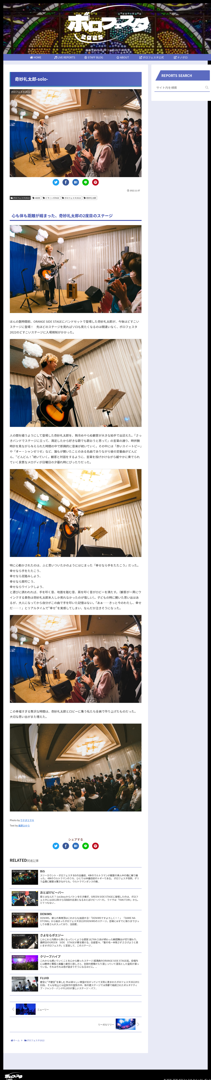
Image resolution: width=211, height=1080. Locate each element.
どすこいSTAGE (52, 197)
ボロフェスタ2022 (21, 197)
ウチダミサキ (27, 820)
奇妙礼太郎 (91, 197)
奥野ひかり (24, 825)
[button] (207, 88)
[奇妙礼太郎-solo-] (75, 182)
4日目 (37, 197)
